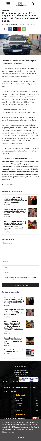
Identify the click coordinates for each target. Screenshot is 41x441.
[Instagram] (6, 381)
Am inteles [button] (20, 437)
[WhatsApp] (24, 29)
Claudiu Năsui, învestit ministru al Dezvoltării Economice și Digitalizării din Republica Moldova (15, 200)
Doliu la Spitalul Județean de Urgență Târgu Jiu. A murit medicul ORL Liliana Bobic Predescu (15, 212)
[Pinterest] (19, 29)
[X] (15, 29)
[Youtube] (17, 381)
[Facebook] (10, 29)
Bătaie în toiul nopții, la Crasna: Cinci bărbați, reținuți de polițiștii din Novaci (13, 340)
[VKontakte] (14, 381)
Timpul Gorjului (13, 24)
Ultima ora (5, 10)
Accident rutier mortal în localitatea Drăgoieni (14, 351)
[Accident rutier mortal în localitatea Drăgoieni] (30, 353)
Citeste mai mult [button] (8, 432)
